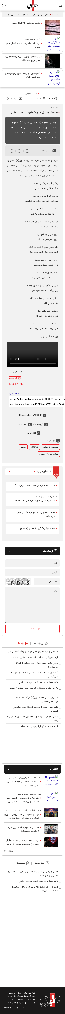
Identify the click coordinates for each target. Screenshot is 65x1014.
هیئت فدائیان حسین (49, 454)
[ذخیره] (14, 98)
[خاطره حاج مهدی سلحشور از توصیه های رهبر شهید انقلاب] (52, 77)
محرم (23, 447)
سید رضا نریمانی (51, 447)
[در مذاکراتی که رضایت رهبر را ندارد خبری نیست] (52, 44)
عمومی (28, 93)
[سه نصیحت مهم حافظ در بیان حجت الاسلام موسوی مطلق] (51, 829)
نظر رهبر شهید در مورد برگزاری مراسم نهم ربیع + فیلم (27, 15)
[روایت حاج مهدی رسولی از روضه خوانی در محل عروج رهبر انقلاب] (52, 61)
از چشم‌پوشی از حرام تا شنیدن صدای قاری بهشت (35, 657)
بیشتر (10, 851)
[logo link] (32, 5)
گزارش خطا (38, 424)
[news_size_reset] (20, 151)
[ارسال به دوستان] (20, 98)
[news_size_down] (12, 151)
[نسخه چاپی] (8, 98)
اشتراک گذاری (30, 433)
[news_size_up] (27, 151)
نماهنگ (34, 447)
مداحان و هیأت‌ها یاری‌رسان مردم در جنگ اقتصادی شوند (32, 651)
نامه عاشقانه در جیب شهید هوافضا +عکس (38, 682)
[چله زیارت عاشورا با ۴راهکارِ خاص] (52, 27)
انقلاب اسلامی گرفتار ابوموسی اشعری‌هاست (38, 726)
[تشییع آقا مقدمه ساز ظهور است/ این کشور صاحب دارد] (51, 781)
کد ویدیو (13, 378)
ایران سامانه (8, 1007)
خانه (36, 93)
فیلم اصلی (14, 393)
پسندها (23, 424)
